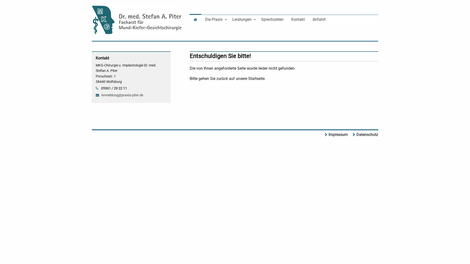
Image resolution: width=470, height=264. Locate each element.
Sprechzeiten (272, 19)
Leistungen (241, 19)
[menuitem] (195, 19)
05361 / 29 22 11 (114, 88)
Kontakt (298, 19)
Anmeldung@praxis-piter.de (122, 95)
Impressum (338, 134)
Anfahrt (319, 19)
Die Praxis (214, 19)
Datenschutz (367, 134)
